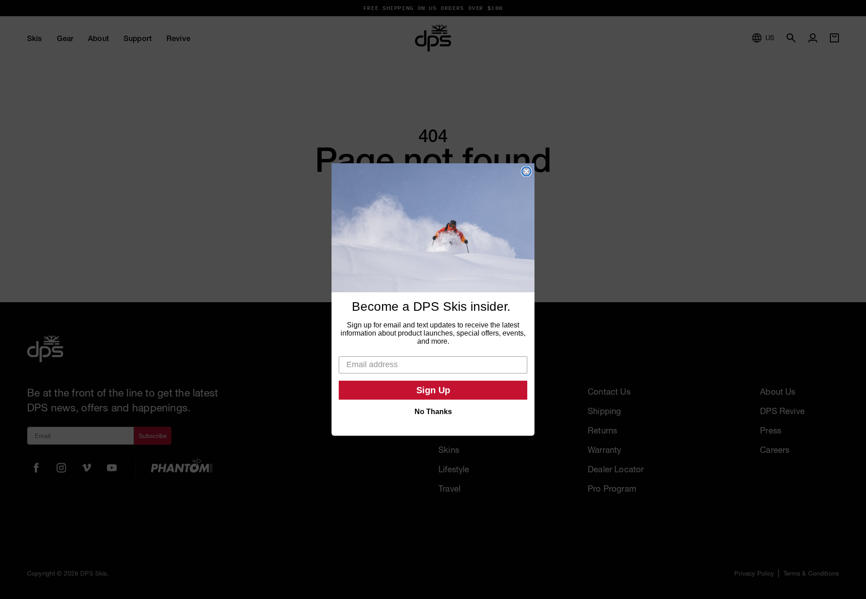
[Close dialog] (526, 171)
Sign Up (433, 390)
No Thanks (433, 411)
